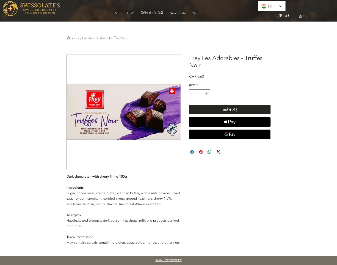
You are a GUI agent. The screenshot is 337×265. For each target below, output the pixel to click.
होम (68, 38)
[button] (304, 16)
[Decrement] (193, 94)
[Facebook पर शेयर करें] (192, 152)
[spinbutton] (200, 94)
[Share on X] (218, 152)
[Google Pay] (230, 134)
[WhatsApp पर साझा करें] (209, 152)
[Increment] (207, 94)
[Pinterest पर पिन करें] (201, 152)
